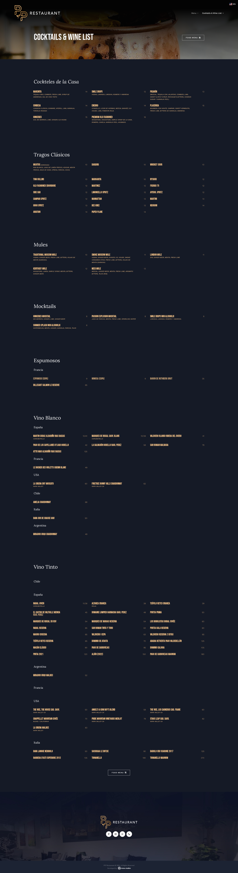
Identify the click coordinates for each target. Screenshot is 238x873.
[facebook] (109, 834)
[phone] (129, 834)
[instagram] (115, 834)
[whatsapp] (122, 834)
